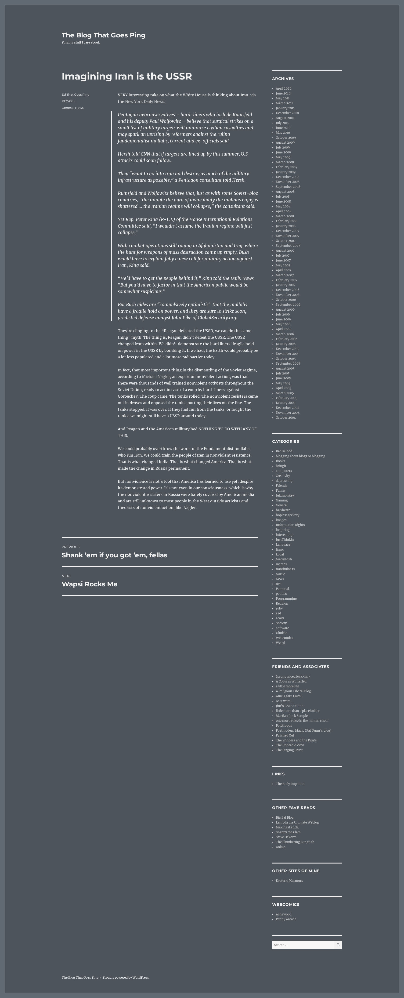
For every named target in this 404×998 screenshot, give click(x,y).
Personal (282, 589)
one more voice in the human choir (302, 721)
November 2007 (287, 236)
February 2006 (287, 339)
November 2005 (287, 354)
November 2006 (288, 295)
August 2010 (285, 118)
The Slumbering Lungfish (295, 842)
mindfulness (285, 569)
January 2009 (286, 172)
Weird (280, 643)
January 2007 (286, 285)
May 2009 (283, 157)
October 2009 (286, 138)
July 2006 (283, 314)
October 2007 (286, 241)
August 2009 (285, 143)
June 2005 (283, 378)
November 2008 (287, 182)
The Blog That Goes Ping (104, 35)
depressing (284, 481)
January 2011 (285, 108)
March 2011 (284, 103)
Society (281, 623)
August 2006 (285, 310)
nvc (278, 584)
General (68, 107)
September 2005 (288, 364)
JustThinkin (285, 540)
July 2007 (283, 256)
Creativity (283, 476)
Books (280, 461)
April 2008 (283, 211)
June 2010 (283, 128)
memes (281, 564)
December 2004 (287, 408)
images (281, 520)
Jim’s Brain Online (289, 706)
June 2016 (283, 93)
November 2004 (287, 413)
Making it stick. (287, 827)
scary (280, 618)
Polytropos (284, 726)
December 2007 (287, 231)
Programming (286, 599)
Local (280, 554)
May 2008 (283, 206)
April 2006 (284, 329)
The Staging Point (289, 750)
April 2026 (284, 89)
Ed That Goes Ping (76, 94)
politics (281, 594)
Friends (281, 486)
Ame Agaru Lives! (289, 696)
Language (283, 545)
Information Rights (290, 525)
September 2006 (288, 305)
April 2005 (283, 388)
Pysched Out (285, 735)
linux (280, 550)
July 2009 (283, 147)
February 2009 (287, 167)
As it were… (284, 701)
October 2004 (286, 418)
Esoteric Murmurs (289, 881)
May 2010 (283, 133)
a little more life (287, 686)
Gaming (282, 500)
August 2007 (285, 251)
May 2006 (283, 324)
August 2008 (285, 192)
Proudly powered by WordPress (126, 978)
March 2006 (285, 334)
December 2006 (287, 290)
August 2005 (285, 368)
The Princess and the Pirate (296, 740)
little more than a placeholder (298, 711)
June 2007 (283, 260)
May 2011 (282, 98)
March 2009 (285, 162)
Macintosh (284, 559)
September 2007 (288, 246)
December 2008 (287, 177)
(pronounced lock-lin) (293, 677)
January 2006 (286, 344)
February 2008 (286, 221)
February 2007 (286, 280)
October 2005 (286, 359)
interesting (284, 535)
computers (284, 471)
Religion (282, 604)
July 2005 (283, 373)
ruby (279, 608)
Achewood (284, 914)
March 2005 (285, 393)
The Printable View (290, 745)
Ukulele (281, 633)
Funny (280, 491)
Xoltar (280, 847)
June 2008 (283, 201)
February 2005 (286, 398)
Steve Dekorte (286, 837)
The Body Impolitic (290, 784)
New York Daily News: (145, 101)
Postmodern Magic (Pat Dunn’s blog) (304, 731)
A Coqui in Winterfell (291, 681)
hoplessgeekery (287, 515)
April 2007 (283, 270)
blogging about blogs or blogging (300, 456)
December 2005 (287, 349)
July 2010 (282, 123)
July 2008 (283, 197)
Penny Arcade (286, 919)
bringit (281, 466)
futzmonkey (285, 495)
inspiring (283, 530)
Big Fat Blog (285, 818)
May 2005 (283, 383)
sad (278, 613)
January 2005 (286, 403)
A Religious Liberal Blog (293, 691)
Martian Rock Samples (292, 716)
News (79, 107)
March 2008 (285, 216)
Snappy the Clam (288, 832)
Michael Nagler (156, 376)
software (282, 628)
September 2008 (288, 187)
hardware (283, 510)
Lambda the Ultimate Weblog (297, 822)
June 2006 (283, 319)
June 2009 (283, 152)
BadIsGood (284, 451)
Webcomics (284, 638)
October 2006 (286, 300)
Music (280, 574)
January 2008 (286, 226)
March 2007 (285, 275)
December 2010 (287, 113)
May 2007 (283, 265)
